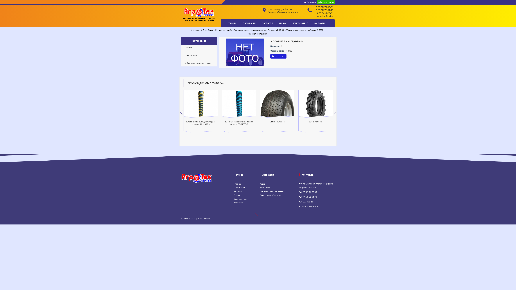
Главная (231, 23)
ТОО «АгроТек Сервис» (199, 218)
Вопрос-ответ (300, 23)
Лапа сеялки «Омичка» (270, 195)
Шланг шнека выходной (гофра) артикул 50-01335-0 (200, 122)
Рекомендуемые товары (205, 83)
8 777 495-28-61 (325, 13)
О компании (249, 23)
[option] (201, 111)
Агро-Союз (192, 55)
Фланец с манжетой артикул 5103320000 (316, 122)
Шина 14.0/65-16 (239, 121)
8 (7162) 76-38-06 (324, 7)
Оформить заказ (326, 2)
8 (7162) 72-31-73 (324, 10)
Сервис (282, 23)
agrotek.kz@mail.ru (325, 16)
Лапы (189, 47)
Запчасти (267, 23)
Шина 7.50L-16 (277, 121)
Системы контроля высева (199, 63)
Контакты (319, 23)
